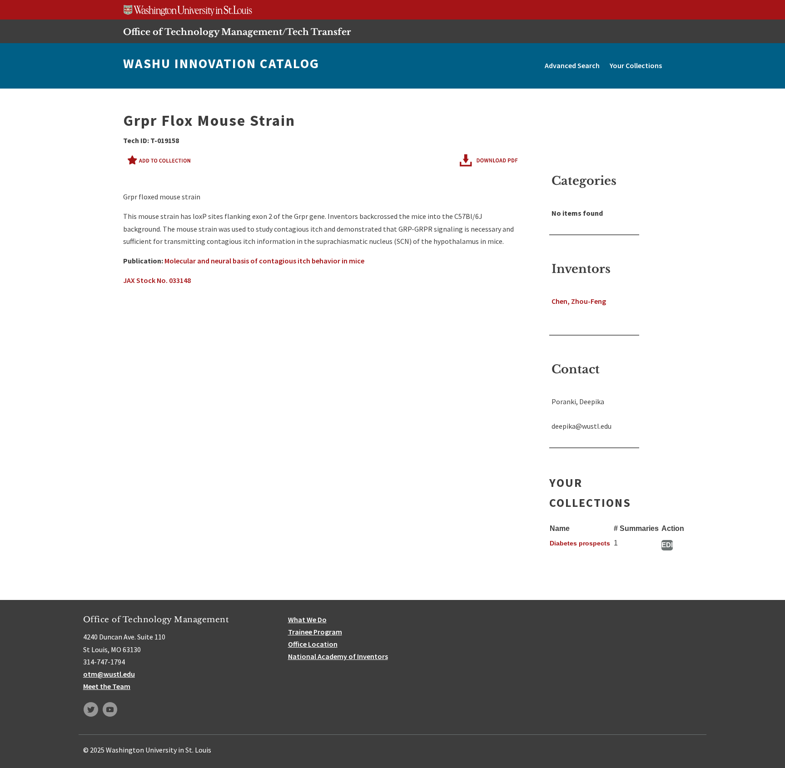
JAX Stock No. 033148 (157, 280)
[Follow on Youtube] (110, 709)
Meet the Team (106, 686)
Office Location (313, 644)
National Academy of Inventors (338, 656)
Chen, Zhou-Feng (578, 301)
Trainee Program (315, 631)
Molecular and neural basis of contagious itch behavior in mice (264, 260)
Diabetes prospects (580, 543)
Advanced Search (572, 65)
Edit (667, 545)
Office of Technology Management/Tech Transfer (237, 31)
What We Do (307, 619)
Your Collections (636, 65)
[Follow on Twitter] (91, 709)
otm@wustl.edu (109, 674)
